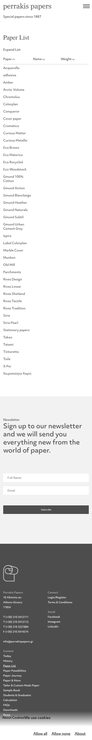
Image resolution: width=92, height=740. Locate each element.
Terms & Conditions (60, 602)
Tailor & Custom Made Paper (21, 685)
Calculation (10, 700)
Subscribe (46, 509)
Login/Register (57, 597)
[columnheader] (18, 59)
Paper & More (12, 680)
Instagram (54, 621)
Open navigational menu (86, 6)
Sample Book (11, 690)
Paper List (9, 666)
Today (7, 656)
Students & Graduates (17, 695)
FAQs (6, 705)
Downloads (10, 710)
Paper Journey (12, 675)
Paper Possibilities (14, 670)
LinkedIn (53, 626)
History (8, 661)
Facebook (54, 617)
